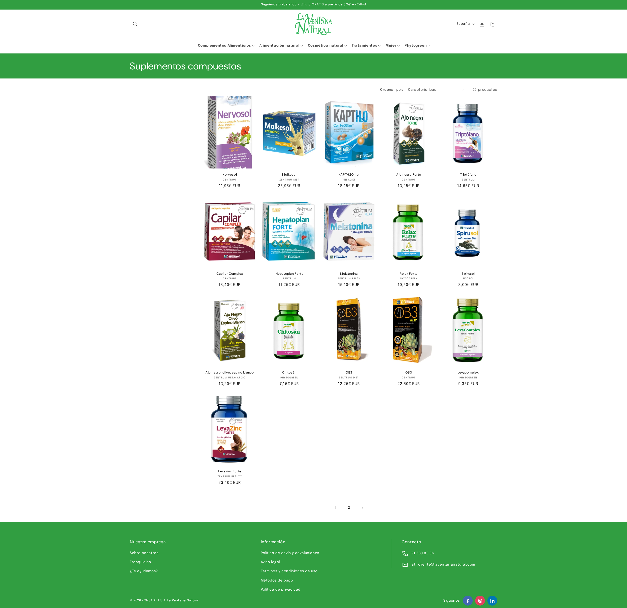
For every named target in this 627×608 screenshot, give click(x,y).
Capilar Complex (230, 274)
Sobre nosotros (144, 553)
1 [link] (336, 507)
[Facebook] (468, 601)
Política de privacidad (281, 589)
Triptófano (468, 175)
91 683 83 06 (422, 553)
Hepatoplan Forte (289, 274)
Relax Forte (409, 274)
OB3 (349, 373)
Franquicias (140, 562)
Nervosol (229, 175)
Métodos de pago (277, 580)
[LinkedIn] (492, 601)
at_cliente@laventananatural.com (443, 564)
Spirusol (468, 274)
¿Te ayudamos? (144, 571)
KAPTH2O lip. (349, 175)
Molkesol (289, 175)
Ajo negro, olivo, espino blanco (229, 373)
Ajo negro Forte (408, 175)
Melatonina (349, 274)
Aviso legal (270, 562)
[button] (135, 24)
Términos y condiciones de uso (289, 571)
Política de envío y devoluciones (290, 553)
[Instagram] (480, 601)
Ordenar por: (391, 89)
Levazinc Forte (229, 471)
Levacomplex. (468, 373)
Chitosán (289, 373)
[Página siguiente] (362, 507)
